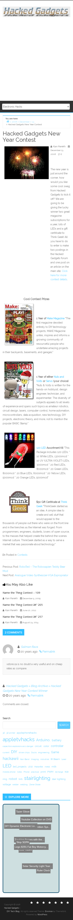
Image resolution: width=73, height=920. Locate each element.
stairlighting (37, 778)
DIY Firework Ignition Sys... (33, 831)
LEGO (30, 767)
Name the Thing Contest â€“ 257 (23, 616)
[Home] (7, 121)
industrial (44, 759)
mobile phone (9, 772)
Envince (48, 911)
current (6, 752)
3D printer (10, 733)
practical (35, 772)
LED (7, 765)
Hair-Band (24, 759)
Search (6, 718)
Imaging (35, 759)
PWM (50, 771)
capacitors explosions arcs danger (18, 746)
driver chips (24, 752)
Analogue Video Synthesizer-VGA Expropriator (41, 575)
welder (15, 784)
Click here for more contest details (59, 275)
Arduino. (43, 740)
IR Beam (55, 759)
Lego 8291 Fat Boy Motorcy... (31, 848)
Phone (26, 772)
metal (47, 767)
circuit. (38, 746)
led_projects (19, 766)
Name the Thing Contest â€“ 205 (23, 604)
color (46, 746)
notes (19, 772)
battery (56, 740)
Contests (22, 554)
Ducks (34, 752)
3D (4, 733)
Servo (49, 381)
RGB (66, 772)
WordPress (42, 914)
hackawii (10, 758)
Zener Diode (34, 784)
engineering (43, 752)
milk (54, 766)
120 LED (41, 447)
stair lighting (59, 779)
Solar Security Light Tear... (39, 872)
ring (5, 779)
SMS (21, 779)
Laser (63, 759)
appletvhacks (19, 739)
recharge (59, 772)
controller (57, 746)
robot (13, 779)
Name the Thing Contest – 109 (21, 592)
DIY (14, 751)
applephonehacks (26, 732)
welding (24, 784)
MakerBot (38, 767)
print (43, 771)
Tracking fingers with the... (29, 836)
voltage (7, 784)
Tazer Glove (22, 808)
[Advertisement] (36, 59)
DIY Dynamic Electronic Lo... (20, 821)
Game (55, 752)
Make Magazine (55, 318)
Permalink (48, 651)
